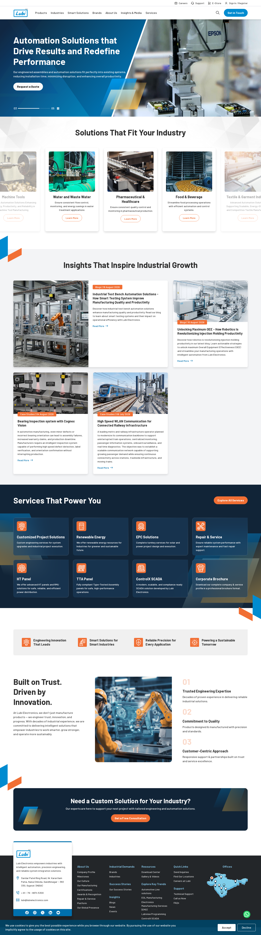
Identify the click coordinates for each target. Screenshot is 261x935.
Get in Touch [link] (236, 12)
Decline (246, 927)
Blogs (112, 902)
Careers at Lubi (182, 880)
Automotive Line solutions (151, 891)
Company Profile (86, 871)
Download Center (151, 871)
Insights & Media (131, 12)
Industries (57, 12)
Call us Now (180, 898)
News (112, 906)
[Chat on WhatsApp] (246, 914)
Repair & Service (86, 898)
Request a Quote (28, 76)
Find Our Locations (184, 876)
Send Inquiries (181, 871)
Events (113, 911)
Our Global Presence (88, 907)
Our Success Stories (120, 889)
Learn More (13, 217)
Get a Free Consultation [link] (130, 818)
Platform (82, 903)
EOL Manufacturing (152, 897)
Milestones (83, 876)
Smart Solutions (78, 12)
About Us (111, 12)
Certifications (84, 889)
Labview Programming (154, 913)
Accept (226, 927)
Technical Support (184, 893)
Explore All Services (231, 500)
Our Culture (83, 880)
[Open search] (217, 12)
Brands (97, 12)
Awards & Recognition (89, 894)
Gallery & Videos (150, 876)
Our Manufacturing (87, 885)
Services (151, 12)
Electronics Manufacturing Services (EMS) (154, 906)
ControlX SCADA (150, 918)
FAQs (176, 902)
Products (41, 12)
